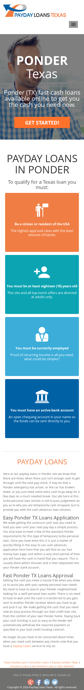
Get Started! (42, 122)
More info (48, 675)
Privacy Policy (31, 675)
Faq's (16, 675)
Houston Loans (19, 666)
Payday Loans (42, 461)
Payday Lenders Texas (65, 662)
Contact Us (63, 675)
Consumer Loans (38, 662)
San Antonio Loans (43, 666)
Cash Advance (65, 666)
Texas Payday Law (15, 662)
